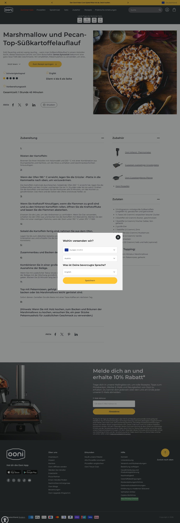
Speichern (90, 280)
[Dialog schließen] (118, 237)
